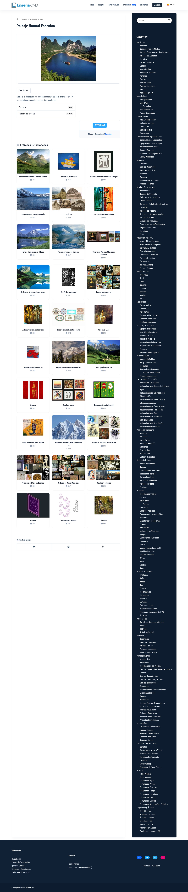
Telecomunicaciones (148, 376)
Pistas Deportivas (147, 184)
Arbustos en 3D (146, 821)
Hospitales (144, 699)
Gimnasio (143, 177)
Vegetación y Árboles (145, 807)
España (143, 292)
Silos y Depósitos (147, 157)
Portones (143, 76)
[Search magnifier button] (169, 20)
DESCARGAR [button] (100, 125)
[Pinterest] (103, 546)
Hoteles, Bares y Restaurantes (152, 703)
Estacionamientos (147, 693)
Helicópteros (145, 453)
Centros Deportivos (147, 167)
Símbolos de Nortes (148, 736)
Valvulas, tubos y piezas (149, 352)
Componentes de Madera (150, 49)
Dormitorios (144, 501)
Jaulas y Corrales (147, 150)
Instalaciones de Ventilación (151, 423)
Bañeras (143, 578)
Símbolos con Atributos (149, 733)
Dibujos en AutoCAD (144, 238)
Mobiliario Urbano (143, 460)
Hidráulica (144, 366)
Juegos (143, 534)
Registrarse (16, 859)
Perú (141, 298)
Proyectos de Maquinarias (150, 345)
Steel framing (145, 764)
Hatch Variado (145, 777)
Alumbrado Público (147, 359)
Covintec (143, 747)
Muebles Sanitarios (144, 571)
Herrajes (143, 59)
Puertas (143, 79)
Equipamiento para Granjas (151, 143)
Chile (142, 281)
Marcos (143, 66)
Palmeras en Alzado (148, 828)
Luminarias (144, 308)
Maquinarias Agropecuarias (151, 153)
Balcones (143, 45)
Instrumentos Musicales (149, 531)
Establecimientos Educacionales (153, 689)
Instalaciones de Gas (148, 413)
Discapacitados (146, 99)
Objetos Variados (147, 554)
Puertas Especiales (147, 86)
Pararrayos (144, 312)
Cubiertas (144, 207)
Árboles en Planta (147, 817)
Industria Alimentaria (148, 332)
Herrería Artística (147, 62)
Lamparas (144, 541)
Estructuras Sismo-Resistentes (152, 224)
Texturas (139, 770)
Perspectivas (145, 261)
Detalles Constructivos (145, 187)
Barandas (147, 106)
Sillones (143, 565)
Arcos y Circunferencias (149, 241)
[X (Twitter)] (68, 546)
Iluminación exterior (148, 474)
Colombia (143, 285)
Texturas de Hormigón (149, 794)
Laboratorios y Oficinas (149, 538)
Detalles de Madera (148, 211)
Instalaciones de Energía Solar (152, 406)
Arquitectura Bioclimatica (150, 666)
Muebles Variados (147, 551)
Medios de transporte (145, 430)
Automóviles (145, 440)
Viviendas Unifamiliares (149, 720)
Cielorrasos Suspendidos (150, 197)
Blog (92, 5)
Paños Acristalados (148, 72)
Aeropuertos (145, 659)
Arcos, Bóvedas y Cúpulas (150, 244)
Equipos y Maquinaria (145, 325)
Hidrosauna (144, 595)
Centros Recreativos (148, 683)
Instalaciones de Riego (149, 147)
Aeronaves (144, 433)
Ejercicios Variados (147, 251)
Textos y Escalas (146, 268)
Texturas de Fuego (147, 791)
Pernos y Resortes (147, 258)
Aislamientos (145, 190)
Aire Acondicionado (148, 120)
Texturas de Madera (148, 801)
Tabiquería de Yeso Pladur (150, 767)
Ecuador (143, 288)
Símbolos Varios (146, 740)
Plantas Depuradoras (151, 372)
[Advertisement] (99, 103)
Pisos (142, 234)
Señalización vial (147, 632)
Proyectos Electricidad (149, 315)
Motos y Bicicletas (147, 457)
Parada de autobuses (148, 480)
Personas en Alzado (148, 649)
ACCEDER (157, 5)
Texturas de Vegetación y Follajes (154, 804)
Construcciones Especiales (151, 140)
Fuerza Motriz (145, 305)
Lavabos (143, 602)
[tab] (24, 90)
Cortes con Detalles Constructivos (154, 204)
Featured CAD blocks (151, 866)
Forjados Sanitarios (148, 227)
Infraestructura (142, 356)
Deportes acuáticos (148, 170)
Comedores (144, 686)
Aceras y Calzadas (147, 463)
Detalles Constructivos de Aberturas (154, 52)
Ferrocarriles (145, 450)
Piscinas (143, 487)
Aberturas (140, 42)
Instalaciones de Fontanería (151, 410)
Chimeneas (144, 133)
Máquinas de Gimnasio (149, 180)
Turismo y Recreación (148, 713)
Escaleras (144, 103)
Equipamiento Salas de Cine (151, 514)
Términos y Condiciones (21, 869)
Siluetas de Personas (148, 652)
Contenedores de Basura (150, 470)
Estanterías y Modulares (150, 521)
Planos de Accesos (147, 113)
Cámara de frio (146, 130)
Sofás (142, 568)
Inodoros (143, 598)
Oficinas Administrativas (150, 706)
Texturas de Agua (147, 780)
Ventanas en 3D (146, 93)
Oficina (142, 558)
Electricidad (141, 302)
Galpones (143, 696)
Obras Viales (141, 619)
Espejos (143, 588)
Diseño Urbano (142, 271)
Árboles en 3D (145, 811)
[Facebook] (34, 546)
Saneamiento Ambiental (149, 369)
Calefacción (144, 126)
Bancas (143, 467)
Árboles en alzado (147, 814)
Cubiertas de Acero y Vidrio (151, 750)
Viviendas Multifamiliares (150, 716)
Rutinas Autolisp (146, 265)
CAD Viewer (129, 5)
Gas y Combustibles (148, 362)
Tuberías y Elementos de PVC (152, 612)
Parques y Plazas (147, 484)
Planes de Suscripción (21, 862)
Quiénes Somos (18, 866)
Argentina (144, 275)
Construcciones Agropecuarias (149, 136)
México (143, 295)
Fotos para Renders (148, 642)
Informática (144, 527)
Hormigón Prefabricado (149, 757)
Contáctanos (74, 864)
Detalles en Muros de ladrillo (151, 214)
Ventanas (143, 89)
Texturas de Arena (147, 784)
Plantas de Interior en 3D (150, 831)
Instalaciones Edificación (146, 379)
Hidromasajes (145, 592)
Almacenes (144, 662)
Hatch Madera (145, 774)
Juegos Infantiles (147, 477)
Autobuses (144, 437)
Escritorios (144, 517)
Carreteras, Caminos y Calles (151, 622)
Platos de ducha (146, 605)
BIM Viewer (144, 5)
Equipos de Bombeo (148, 329)
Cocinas (143, 497)
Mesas (142, 544)
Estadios (143, 173)
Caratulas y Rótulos (148, 248)
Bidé (141, 585)
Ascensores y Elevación (149, 382)
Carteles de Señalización (150, 726)
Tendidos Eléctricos (148, 322)
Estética (143, 524)
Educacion (144, 507)
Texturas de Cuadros (148, 787)
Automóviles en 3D (147, 443)
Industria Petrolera (147, 339)
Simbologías (141, 723)
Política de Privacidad (21, 872)
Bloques (101, 5)
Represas (143, 629)
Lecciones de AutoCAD (149, 254)
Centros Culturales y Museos (151, 679)
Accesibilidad (141, 96)
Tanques (143, 349)
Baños (142, 582)
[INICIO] (18, 19)
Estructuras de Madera (149, 753)
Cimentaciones (146, 200)
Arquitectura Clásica (148, 494)
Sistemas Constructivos (146, 743)
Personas (140, 635)
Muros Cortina (145, 69)
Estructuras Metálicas (149, 221)
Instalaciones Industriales (150, 342)
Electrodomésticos (147, 511)
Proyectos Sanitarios (148, 608)
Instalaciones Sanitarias (149, 426)
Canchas (143, 163)
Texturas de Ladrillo (148, 797)
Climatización (142, 116)
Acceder (108, 134)
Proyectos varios (143, 656)
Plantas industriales (148, 710)
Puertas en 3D (145, 83)
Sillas (142, 561)
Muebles (139, 490)
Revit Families (114, 5)
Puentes (143, 625)
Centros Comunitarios (149, 676)
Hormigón (144, 231)
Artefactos (144, 575)
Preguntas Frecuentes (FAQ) (80, 867)
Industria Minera (146, 335)
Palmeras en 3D (146, 824)
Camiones (144, 447)
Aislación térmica (147, 123)
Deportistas (144, 639)
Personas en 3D (146, 646)
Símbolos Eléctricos (148, 318)
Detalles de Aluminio (148, 56)
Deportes (140, 160)
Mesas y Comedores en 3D (151, 548)
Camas (145, 504)
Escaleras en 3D (146, 109)
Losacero (143, 760)
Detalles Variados (147, 217)
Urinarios (143, 615)
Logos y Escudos (146, 730)
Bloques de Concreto (148, 194)
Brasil (142, 278)
